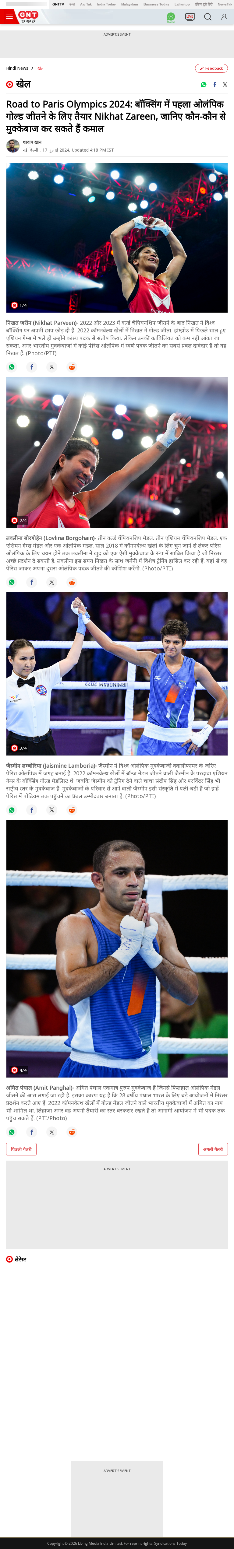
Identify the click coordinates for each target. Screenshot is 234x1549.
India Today (106, 4)
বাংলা (72, 4)
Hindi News (17, 68)
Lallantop (182, 4)
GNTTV (58, 4)
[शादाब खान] (13, 145)
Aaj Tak (86, 4)
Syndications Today (170, 1543)
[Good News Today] (28, 21)
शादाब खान (32, 142)
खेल (40, 68)
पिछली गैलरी (21, 1149)
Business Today (156, 4)
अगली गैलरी (213, 1149)
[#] (203, 84)
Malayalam (129, 4)
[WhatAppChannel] (172, 18)
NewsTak (225, 4)
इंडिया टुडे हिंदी (203, 4)
